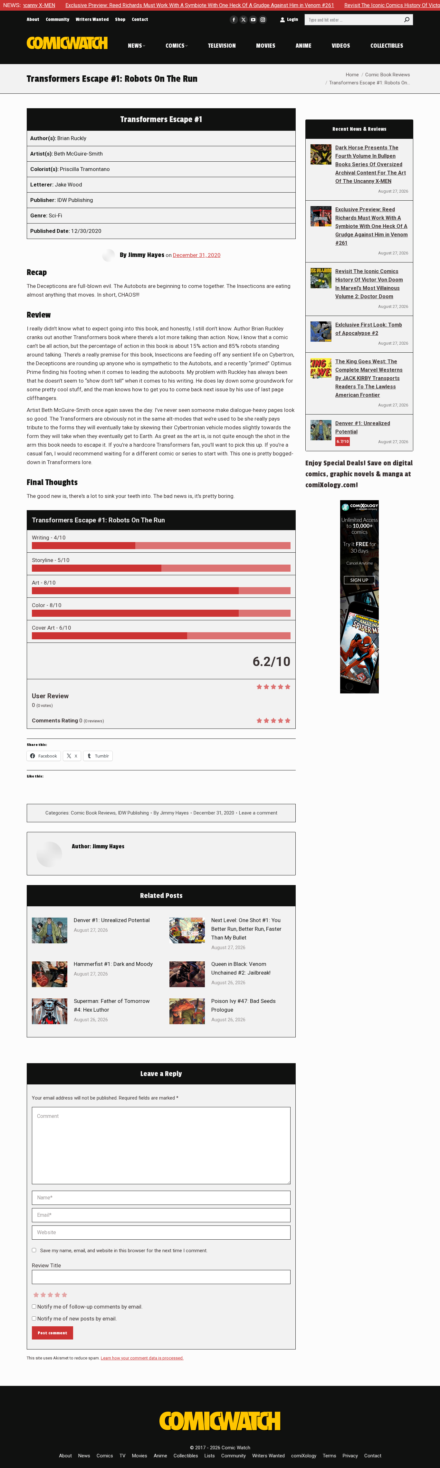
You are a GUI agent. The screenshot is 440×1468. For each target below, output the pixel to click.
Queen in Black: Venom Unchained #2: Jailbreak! (241, 968)
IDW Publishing (133, 813)
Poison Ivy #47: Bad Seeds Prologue (243, 1005)
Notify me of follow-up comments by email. (90, 1306)
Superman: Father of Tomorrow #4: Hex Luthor (112, 1005)
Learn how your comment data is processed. (142, 1358)
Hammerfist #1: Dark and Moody (113, 964)
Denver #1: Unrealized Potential (112, 920)
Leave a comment (258, 813)
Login (292, 19)
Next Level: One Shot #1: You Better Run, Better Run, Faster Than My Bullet (246, 929)
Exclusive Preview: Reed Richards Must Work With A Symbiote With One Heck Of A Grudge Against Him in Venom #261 (160, 5)
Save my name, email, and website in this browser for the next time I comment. (123, 1251)
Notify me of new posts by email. (77, 1318)
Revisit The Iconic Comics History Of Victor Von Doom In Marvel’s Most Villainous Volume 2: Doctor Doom (369, 284)
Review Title (46, 1265)
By (171, 813)
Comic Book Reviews (93, 813)
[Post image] (49, 930)
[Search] (406, 19)
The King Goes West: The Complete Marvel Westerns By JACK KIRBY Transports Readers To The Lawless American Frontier (369, 378)
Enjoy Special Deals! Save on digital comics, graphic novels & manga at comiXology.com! (359, 474)
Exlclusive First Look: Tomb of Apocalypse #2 (368, 329)
